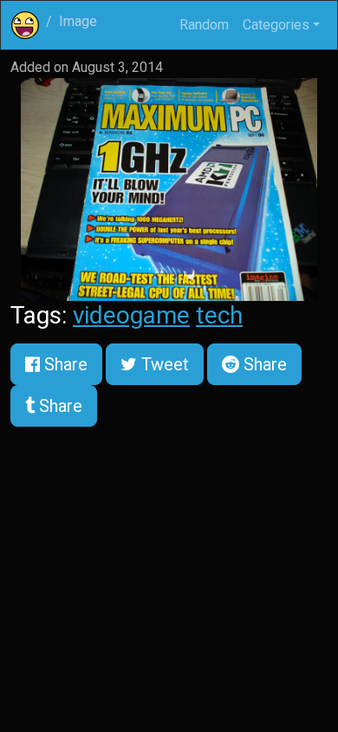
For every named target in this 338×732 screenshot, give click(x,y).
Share (64, 364)
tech (219, 315)
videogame (131, 315)
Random (204, 24)
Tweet (163, 364)
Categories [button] (276, 24)
